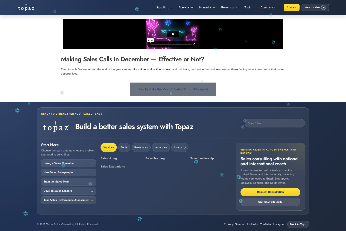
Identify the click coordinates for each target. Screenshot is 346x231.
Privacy (228, 224)
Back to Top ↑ (298, 224)
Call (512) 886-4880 (270, 202)
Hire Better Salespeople (58, 172)
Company (180, 147)
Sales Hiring (109, 158)
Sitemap (240, 224)
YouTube (265, 224)
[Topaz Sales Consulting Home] (32, 7)
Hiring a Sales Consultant (59, 163)
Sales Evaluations (113, 166)
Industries (161, 147)
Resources (141, 147)
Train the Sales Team (56, 181)
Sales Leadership (202, 158)
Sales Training (155, 158)
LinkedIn (252, 224)
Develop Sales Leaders (58, 191)
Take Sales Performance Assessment (66, 200)
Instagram (279, 224)
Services (108, 147)
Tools (124, 147)
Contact (291, 7)
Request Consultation (270, 192)
